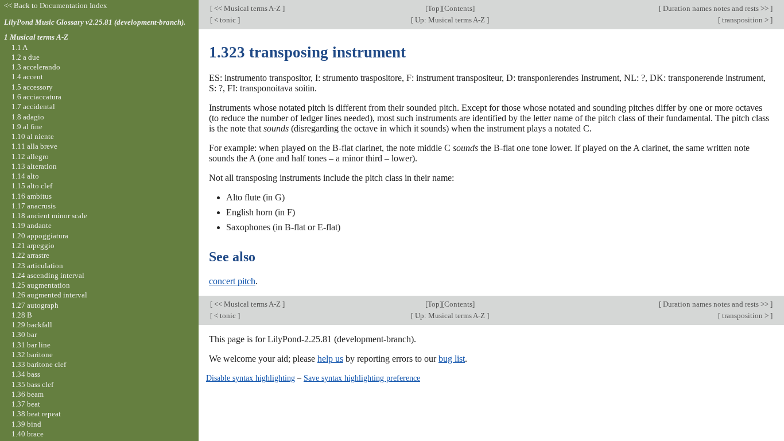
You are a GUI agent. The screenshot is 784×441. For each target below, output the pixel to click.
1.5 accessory (32, 87)
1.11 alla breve (34, 146)
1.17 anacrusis (33, 206)
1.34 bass (25, 374)
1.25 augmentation (40, 285)
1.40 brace (27, 434)
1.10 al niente (32, 136)
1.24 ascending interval (47, 275)
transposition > (745, 20)
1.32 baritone (32, 354)
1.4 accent (27, 76)
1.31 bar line (31, 345)
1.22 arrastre (30, 255)
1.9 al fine (26, 126)
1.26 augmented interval (49, 295)
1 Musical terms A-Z (36, 37)
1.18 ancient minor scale (49, 215)
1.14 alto (25, 176)
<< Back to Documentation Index (55, 5)
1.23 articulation (37, 265)
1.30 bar (24, 334)
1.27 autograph (35, 305)
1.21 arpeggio (33, 245)
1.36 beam (27, 394)
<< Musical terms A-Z (247, 8)
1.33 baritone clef (38, 364)
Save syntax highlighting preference (362, 377)
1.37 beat (25, 404)
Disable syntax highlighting (250, 377)
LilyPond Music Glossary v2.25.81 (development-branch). (94, 22)
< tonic (225, 20)
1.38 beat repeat (36, 413)
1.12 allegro (30, 156)
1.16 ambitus (31, 196)
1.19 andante (31, 225)
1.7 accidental (33, 106)
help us (330, 358)
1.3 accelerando (35, 67)
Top (434, 8)
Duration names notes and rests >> (715, 8)
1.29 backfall (31, 324)
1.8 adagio (27, 117)
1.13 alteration (34, 166)
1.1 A (19, 47)
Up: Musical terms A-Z (450, 20)
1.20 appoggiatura (39, 235)
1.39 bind (26, 424)
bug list (451, 358)
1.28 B (21, 315)
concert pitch (232, 281)
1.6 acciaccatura (36, 96)
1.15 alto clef (31, 185)
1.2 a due (25, 57)
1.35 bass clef (32, 384)
